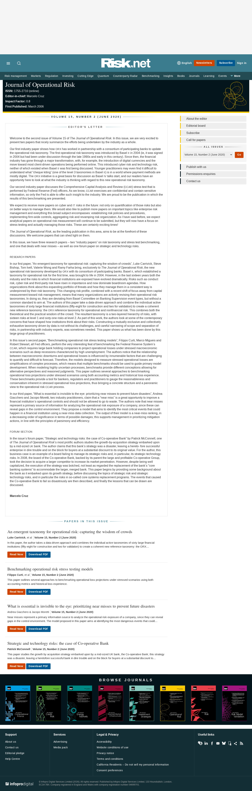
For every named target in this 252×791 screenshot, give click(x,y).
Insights (168, 76)
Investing (68, 76)
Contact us (193, 181)
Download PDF (38, 554)
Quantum (103, 76)
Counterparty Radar (125, 76)
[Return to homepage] (126, 67)
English (187, 63)
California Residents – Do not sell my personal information (133, 764)
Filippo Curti (15, 575)
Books (181, 76)
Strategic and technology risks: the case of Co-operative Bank (58, 643)
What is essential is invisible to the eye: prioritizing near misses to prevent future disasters (81, 606)
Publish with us (196, 167)
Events (222, 76)
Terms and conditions (110, 759)
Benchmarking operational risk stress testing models (50, 569)
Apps (229, 743)
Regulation (51, 76)
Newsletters (204, 63)
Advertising (60, 742)
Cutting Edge (85, 76)
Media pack (60, 747)
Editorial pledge (15, 753)
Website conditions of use (113, 747)
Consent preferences (110, 770)
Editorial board (196, 126)
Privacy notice (105, 753)
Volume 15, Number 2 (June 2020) (55, 537)
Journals (194, 76)
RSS (241, 743)
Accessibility (104, 742)
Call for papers (196, 140)
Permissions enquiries (200, 174)
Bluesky (224, 743)
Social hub (235, 743)
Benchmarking (151, 76)
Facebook (212, 743)
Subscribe (226, 63)
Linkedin (206, 743)
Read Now (16, 554)
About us (10, 742)
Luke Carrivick (16, 537)
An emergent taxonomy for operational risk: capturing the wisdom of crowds (69, 531)
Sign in (242, 63)
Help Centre (12, 759)
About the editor (196, 119)
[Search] (19, 64)
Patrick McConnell (18, 649)
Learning (208, 76)
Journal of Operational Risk (40, 84)
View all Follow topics (200, 743)
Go (239, 155)
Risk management (16, 76)
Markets (36, 76)
